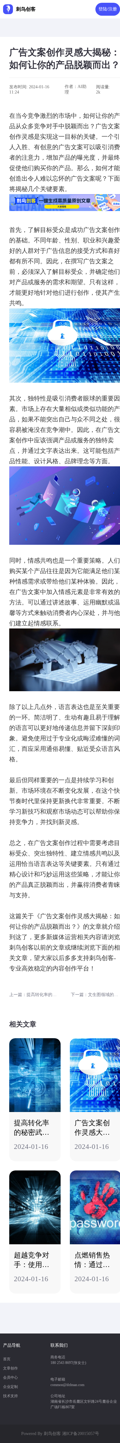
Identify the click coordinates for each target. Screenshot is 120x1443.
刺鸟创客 (52, 1433)
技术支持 (10, 1396)
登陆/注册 (107, 9)
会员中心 (10, 1377)
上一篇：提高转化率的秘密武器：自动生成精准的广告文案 (34, 994)
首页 (6, 1359)
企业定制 (10, 1387)
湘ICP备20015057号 (80, 1433)
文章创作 (10, 1368)
